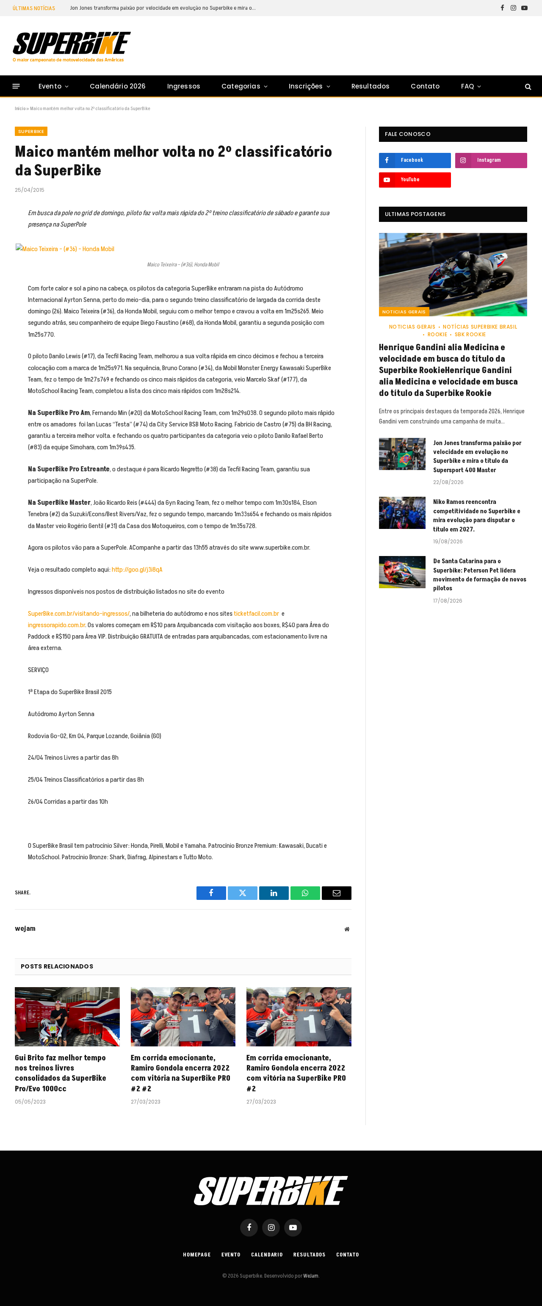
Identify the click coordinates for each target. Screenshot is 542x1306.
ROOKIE (437, 334)
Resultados (370, 86)
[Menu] (16, 86)
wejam (25, 928)
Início (20, 108)
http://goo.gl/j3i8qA (137, 569)
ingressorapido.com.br (56, 625)
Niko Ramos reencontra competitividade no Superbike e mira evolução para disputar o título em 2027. (476, 516)
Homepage (196, 1255)
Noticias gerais (404, 311)
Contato (425, 86)
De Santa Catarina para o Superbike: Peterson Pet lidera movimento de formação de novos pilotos (479, 575)
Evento (50, 86)
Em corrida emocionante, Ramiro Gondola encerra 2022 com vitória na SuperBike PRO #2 (296, 1073)
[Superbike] (72, 47)
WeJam (310, 1276)
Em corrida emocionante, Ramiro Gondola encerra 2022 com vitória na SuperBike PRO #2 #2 (180, 1073)
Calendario (267, 1255)
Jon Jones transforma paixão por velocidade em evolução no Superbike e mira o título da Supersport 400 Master (165, 8)
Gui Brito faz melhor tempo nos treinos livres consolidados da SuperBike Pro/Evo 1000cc (60, 1073)
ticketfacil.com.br (256, 613)
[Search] (527, 86)
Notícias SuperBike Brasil (480, 326)
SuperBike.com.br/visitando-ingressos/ (79, 613)
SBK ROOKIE (470, 334)
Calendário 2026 (118, 86)
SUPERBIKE (31, 131)
